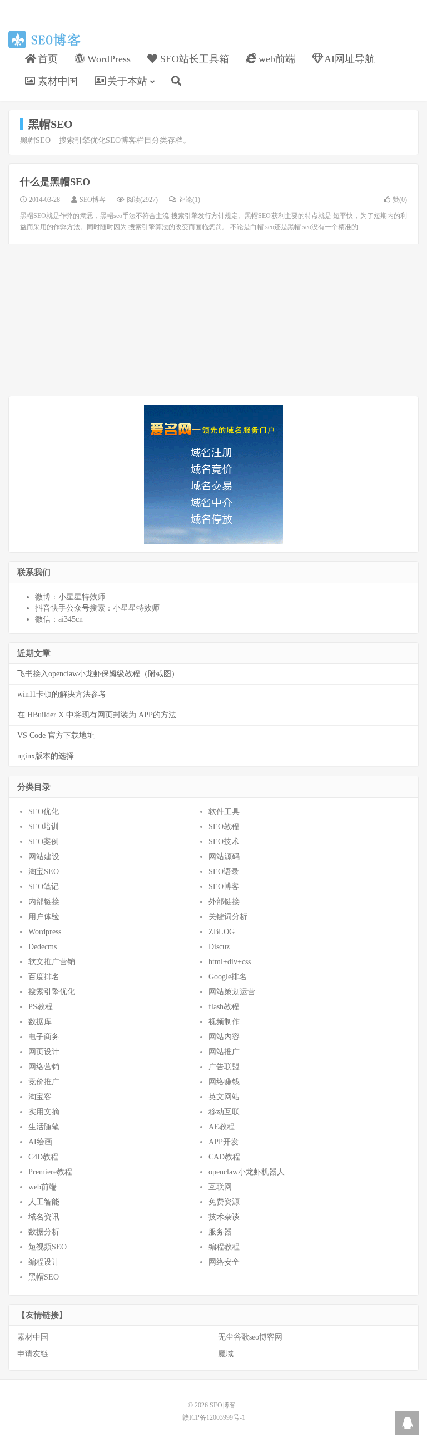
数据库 (40, 1022)
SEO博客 (46, 39)
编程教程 (224, 1247)
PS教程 (40, 1007)
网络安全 (224, 1262)
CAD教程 (224, 1157)
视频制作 (224, 1022)
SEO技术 (223, 841)
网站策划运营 (231, 992)
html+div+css (229, 962)
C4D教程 (43, 1157)
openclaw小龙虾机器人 (246, 1172)
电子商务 (43, 1037)
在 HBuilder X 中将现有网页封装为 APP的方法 (96, 715)
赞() (400, 200)
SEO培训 (43, 826)
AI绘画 (40, 1142)
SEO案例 (43, 841)
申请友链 (32, 1354)
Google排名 (227, 977)
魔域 (226, 1354)
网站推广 (224, 1052)
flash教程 (223, 1007)
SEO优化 (43, 811)
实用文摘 (43, 1112)
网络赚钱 (224, 1082)
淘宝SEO (43, 871)
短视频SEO (47, 1247)
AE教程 (221, 1127)
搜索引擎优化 (51, 992)
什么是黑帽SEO (55, 181)
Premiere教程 (50, 1172)
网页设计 (43, 1052)
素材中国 (32, 1337)
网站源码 (224, 856)
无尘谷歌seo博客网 (250, 1337)
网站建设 (43, 856)
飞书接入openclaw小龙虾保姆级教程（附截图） (98, 674)
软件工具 (224, 811)
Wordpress (44, 932)
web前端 (42, 1187)
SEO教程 (223, 826)
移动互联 (224, 1112)
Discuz (219, 947)
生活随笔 (43, 1127)
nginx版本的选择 (45, 756)
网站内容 (224, 1037)
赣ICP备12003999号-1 (213, 1417)
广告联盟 (224, 1067)
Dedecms (42, 947)
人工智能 (43, 1202)
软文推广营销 (51, 962)
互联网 (220, 1187)
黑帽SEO (43, 1277)
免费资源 (224, 1202)
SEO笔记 (43, 886)
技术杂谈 (224, 1217)
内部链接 (43, 901)
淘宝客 (40, 1097)
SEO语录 (223, 871)
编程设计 (43, 1262)
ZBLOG (221, 932)
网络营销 (43, 1067)
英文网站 (224, 1097)
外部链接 (224, 901)
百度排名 (43, 977)
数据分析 (43, 1232)
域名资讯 (43, 1217)
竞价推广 (43, 1082)
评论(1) (189, 200)
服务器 (220, 1232)
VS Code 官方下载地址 (56, 735)
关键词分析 (227, 917)
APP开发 (223, 1142)
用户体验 (43, 917)
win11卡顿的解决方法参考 (61, 694)
